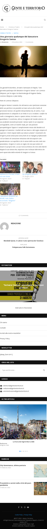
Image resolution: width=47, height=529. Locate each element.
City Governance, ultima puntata (13, 465)
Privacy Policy (5, 339)
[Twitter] (22, 507)
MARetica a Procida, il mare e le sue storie (10, 175)
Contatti (3, 328)
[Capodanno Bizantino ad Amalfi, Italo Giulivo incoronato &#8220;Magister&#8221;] (10, 189)
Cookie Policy (19, 515)
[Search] (45, 20)
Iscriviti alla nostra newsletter (10, 333)
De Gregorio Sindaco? (30, 174)
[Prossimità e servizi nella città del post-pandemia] (40, 488)
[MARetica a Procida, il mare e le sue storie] (10, 167)
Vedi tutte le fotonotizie (23, 308)
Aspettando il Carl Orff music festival (25, 286)
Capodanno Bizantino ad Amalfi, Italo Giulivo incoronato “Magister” (8, 198)
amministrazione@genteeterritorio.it (16, 391)
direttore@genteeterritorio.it (13, 386)
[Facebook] (18, 507)
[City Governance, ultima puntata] (40, 471)
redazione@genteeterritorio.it (13, 388)
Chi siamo (3, 322)
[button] (2, 286)
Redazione (5, 42)
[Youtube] (28, 507)
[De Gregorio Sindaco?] (32, 167)
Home (2, 27)
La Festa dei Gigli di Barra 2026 (23, 442)
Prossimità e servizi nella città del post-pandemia (16, 484)
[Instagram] (25, 507)
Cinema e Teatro (14, 27)
